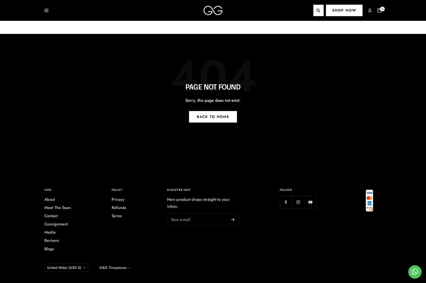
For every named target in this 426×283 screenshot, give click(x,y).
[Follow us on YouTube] (310, 202)
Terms (117, 216)
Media (49, 232)
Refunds (119, 208)
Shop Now (344, 10)
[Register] (233, 219)
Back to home (213, 116)
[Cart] (379, 10)
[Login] (370, 10)
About (49, 199)
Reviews (51, 240)
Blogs (49, 249)
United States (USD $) (64, 267)
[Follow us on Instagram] (298, 202)
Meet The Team (57, 208)
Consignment (56, 224)
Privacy (118, 199)
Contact (51, 216)
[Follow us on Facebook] (286, 202)
